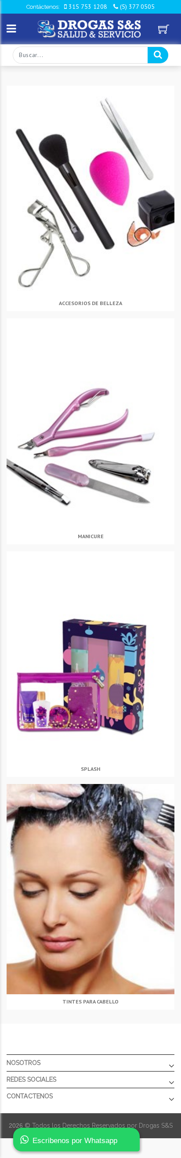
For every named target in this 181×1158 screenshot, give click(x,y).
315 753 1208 (87, 7)
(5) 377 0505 (136, 7)
